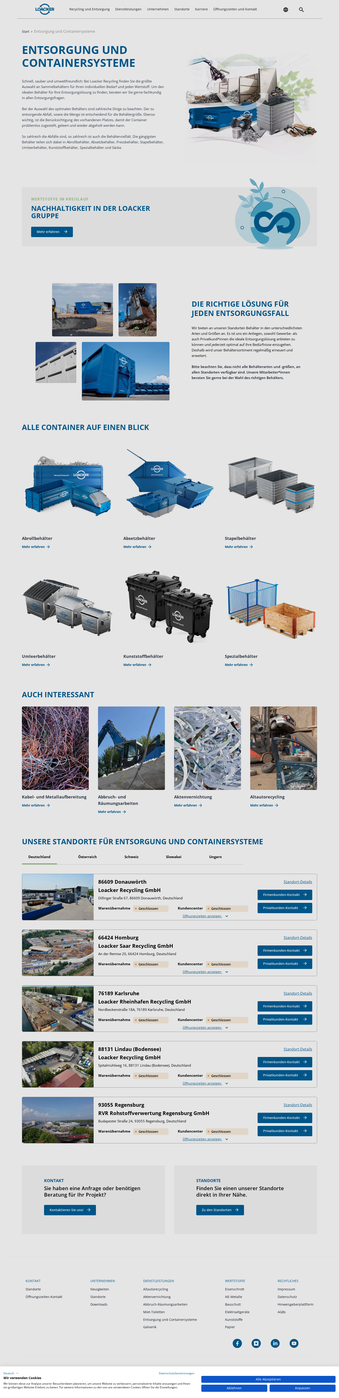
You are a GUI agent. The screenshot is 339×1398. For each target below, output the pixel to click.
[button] (11, 1373)
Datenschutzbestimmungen (176, 1373)
